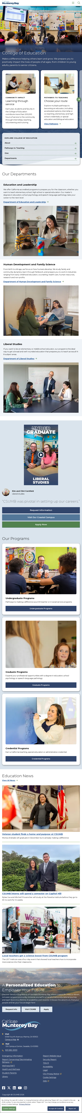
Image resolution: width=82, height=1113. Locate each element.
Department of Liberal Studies (18, 359)
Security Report (49, 1059)
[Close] (78, 1100)
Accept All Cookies (56, 1108)
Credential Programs (41, 759)
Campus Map (10, 1040)
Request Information (41, 510)
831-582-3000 (11, 1050)
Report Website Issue (52, 1056)
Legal (45, 1070)
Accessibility (48, 1067)
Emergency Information (12, 1056)
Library (5, 1077)
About (7, 143)
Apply (46, 1009)
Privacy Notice (24, 1104)
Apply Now (41, 524)
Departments (11, 158)
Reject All (72, 1108)
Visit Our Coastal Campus (41, 517)
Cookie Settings (49, 1077)
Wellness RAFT (8, 1066)
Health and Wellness (11, 1069)
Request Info (11, 1009)
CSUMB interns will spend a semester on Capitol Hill (31, 893)
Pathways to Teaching (14, 148)
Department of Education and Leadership (24, 202)
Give (7, 153)
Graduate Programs (41, 685)
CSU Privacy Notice (51, 1074)
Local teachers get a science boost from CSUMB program (35, 955)
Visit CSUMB (30, 1009)
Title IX (46, 1063)
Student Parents (9, 1073)
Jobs (45, 1081)
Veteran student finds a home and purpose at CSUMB (32, 834)
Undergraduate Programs (41, 609)
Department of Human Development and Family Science (32, 282)
